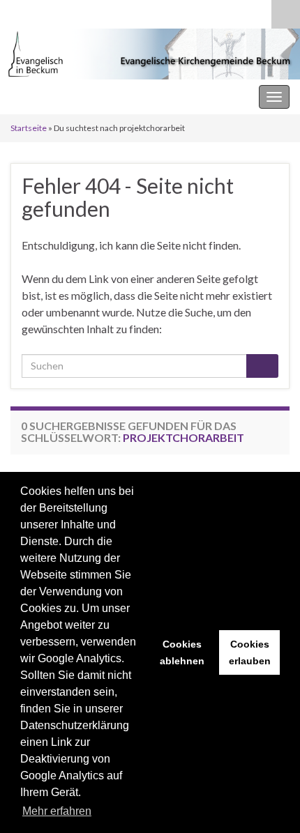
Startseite (28, 128)
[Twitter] (61, 11)
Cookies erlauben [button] (250, 652)
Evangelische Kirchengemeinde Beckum (105, 96)
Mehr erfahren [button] (56, 811)
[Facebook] (39, 11)
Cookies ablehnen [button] (182, 652)
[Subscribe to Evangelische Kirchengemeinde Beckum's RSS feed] (17, 11)
